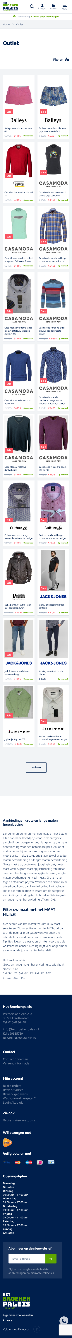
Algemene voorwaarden (18, 1315)
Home (6, 24)
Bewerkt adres (13, 1090)
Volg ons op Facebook (16, 1329)
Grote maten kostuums (19, 1120)
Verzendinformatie (16, 1063)
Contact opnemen (15, 1059)
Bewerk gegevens (15, 1094)
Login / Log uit (13, 1103)
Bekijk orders (12, 1086)
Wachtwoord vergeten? (19, 1098)
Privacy (7, 1320)
